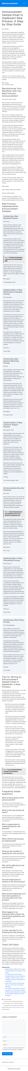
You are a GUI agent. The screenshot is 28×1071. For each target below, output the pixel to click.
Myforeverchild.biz (10, 3)
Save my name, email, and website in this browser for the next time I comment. (14, 1048)
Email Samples (7, 999)
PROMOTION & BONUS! (8, 1062)
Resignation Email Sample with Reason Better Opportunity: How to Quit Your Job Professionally (13, 1007)
